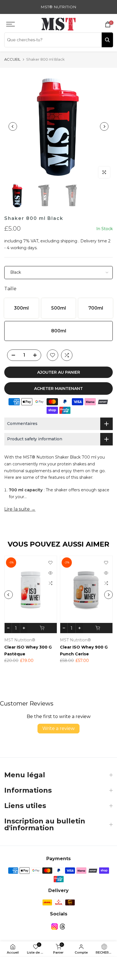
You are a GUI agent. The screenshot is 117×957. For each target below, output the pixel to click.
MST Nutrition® (48, 640)
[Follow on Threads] (62, 926)
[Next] (104, 126)
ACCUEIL (12, 59)
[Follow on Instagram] (54, 926)
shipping (68, 241)
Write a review (58, 728)
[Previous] (13, 126)
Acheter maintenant (58, 388)
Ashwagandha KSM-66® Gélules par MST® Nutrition (59, 654)
